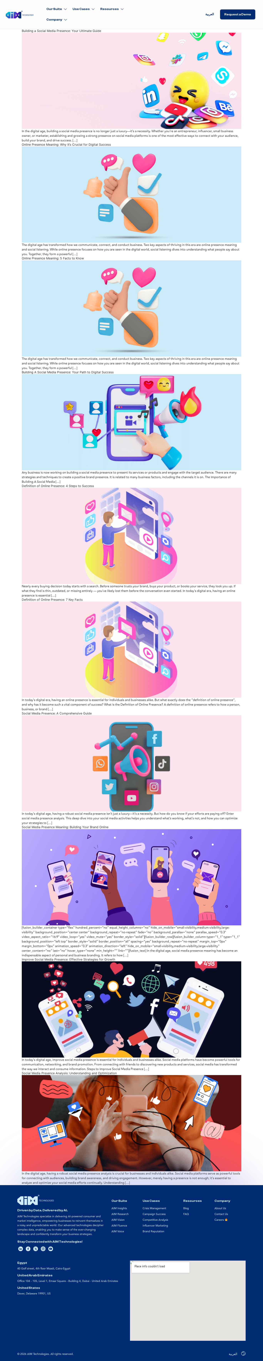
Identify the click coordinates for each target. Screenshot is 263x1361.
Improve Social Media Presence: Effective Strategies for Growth (68, 959)
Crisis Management (154, 1208)
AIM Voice (117, 1231)
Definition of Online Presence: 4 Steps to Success (58, 486)
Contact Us (221, 1214)
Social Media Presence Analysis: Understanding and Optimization (69, 1073)
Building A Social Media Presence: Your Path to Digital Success (68, 372)
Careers (219, 1220)
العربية (209, 14)
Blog (186, 1208)
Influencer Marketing (155, 1226)
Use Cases (81, 9)
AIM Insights (119, 1208)
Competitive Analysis (155, 1220)
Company (54, 19)
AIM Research (120, 1214)
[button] (57, 9)
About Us (220, 1208)
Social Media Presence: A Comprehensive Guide (57, 713)
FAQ (186, 1214)
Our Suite (54, 9)
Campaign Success (154, 1214)
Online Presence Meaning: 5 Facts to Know (53, 258)
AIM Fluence (119, 1226)
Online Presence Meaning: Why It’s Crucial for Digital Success (66, 144)
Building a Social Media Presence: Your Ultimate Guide (61, 31)
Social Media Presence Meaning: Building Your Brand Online (65, 827)
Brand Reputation (153, 1231)
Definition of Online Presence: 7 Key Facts (52, 600)
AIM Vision (118, 1220)
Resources (109, 9)
